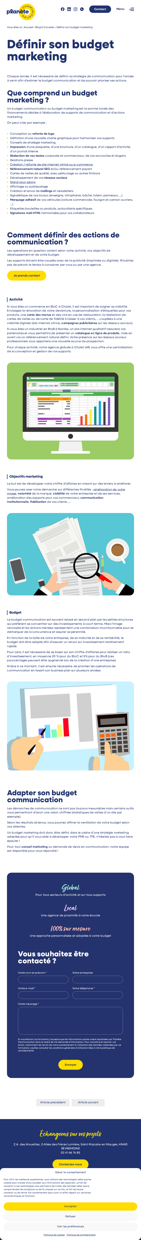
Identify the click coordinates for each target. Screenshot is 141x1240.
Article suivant (88, 1102)
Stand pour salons (22, 182)
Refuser (70, 1216)
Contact (100, 9)
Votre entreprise (82, 973)
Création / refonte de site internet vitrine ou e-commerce (51, 164)
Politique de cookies (54, 1235)
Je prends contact (27, 275)
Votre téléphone (83, 988)
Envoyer (70, 1064)
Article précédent (53, 1102)
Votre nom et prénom (32, 973)
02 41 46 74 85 (82, 9)
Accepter (70, 1206)
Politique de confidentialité (81, 1235)
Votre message (28, 1004)
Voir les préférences (70, 1226)
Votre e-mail (26, 988)
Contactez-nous (70, 1164)
